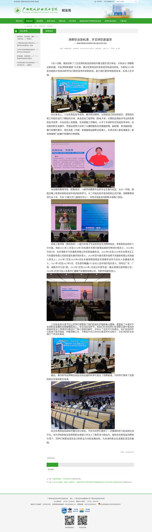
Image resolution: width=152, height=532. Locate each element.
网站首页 (19, 21)
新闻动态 (29, 21)
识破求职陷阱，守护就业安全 (61, 479)
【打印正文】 (51, 458)
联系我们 (19, 26)
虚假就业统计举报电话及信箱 (90, 21)
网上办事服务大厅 (109, 1)
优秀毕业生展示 (110, 21)
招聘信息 (62, 21)
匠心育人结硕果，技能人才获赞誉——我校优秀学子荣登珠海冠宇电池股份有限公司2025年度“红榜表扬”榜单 (87, 482)
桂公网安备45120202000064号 (110, 504)
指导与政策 (51, 21)
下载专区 (123, 21)
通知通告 (40, 21)
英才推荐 (72, 21)
